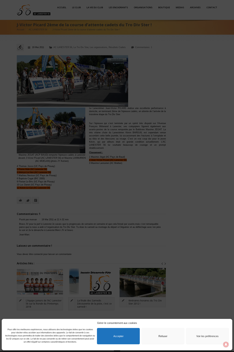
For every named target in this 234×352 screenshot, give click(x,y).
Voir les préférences (207, 336)
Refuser (162, 336)
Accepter (118, 336)
